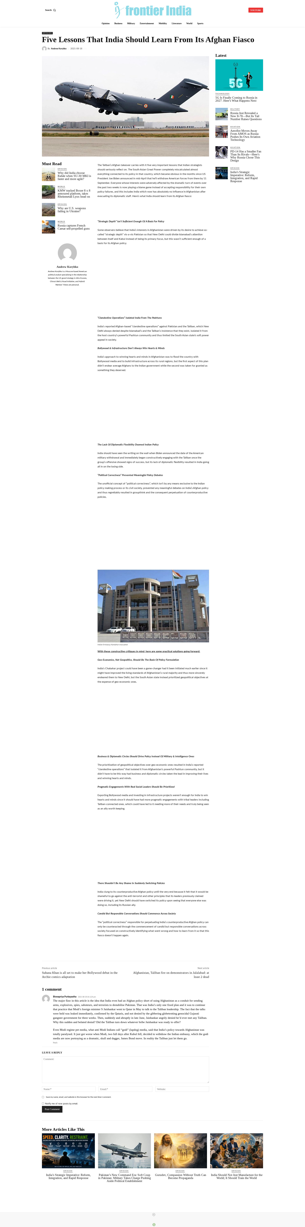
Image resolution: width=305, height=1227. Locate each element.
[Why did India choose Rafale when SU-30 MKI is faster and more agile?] (48, 174)
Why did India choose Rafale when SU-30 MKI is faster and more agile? (74, 176)
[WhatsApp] (201, 48)
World (61, 186)
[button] (51, 10)
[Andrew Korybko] (45, 48)
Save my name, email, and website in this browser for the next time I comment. (78, 1097)
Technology (222, 93)
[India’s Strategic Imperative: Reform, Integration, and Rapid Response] (221, 173)
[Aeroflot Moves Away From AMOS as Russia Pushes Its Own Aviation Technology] (221, 132)
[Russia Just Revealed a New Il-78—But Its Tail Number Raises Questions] (221, 114)
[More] (259, 48)
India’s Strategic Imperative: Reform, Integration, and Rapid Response (244, 176)
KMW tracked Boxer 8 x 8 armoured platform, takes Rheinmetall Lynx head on (74, 193)
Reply (55, 1043)
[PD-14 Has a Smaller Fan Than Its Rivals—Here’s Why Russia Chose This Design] (221, 152)
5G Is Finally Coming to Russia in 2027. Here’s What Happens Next (236, 99)
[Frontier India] (153, 9)
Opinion (47, 33)
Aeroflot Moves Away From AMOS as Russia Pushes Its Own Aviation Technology (245, 135)
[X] (186, 48)
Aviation (235, 127)
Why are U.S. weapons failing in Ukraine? (72, 209)
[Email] (230, 48)
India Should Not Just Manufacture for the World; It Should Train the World (236, 1176)
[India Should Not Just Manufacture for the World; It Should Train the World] (236, 1150)
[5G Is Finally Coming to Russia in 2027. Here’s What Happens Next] (239, 75)
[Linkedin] (194, 48)
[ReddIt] (223, 48)
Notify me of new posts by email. (61, 1103)
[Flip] (252, 48)
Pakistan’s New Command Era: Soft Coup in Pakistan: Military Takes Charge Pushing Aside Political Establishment (124, 1178)
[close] (153, 1214)
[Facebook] (179, 48)
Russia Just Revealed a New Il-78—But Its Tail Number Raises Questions (246, 116)
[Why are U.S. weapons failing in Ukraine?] (48, 209)
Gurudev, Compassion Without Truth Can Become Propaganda (180, 1176)
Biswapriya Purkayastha (64, 997)
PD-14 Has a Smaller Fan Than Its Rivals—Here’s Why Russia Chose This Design (245, 156)
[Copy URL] (216, 48)
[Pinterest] (245, 48)
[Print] (237, 48)
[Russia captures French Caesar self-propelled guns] (48, 227)
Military (235, 109)
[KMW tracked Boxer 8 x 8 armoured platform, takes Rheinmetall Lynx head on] (48, 192)
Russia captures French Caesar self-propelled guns (74, 227)
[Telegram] (208, 48)
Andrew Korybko (58, 49)
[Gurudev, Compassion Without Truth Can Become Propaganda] (180, 1150)
